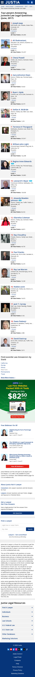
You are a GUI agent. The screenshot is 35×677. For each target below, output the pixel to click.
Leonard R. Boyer (21, 181)
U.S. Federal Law (8, 625)
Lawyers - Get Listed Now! (17, 535)
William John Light (21, 144)
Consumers (4, 488)
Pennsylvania (5, 372)
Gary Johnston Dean (21, 75)
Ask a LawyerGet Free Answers (8, 503)
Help (17, 663)
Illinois (3, 367)
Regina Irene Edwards (22, 161)
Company (17, 660)
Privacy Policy (17, 670)
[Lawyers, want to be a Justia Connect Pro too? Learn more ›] (12, 164)
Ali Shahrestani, (19, 40)
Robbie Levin (19, 287)
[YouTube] (11, 649)
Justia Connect (17, 654)
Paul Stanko (19, 252)
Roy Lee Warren (20, 269)
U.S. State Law (7, 630)
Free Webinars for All (9, 425)
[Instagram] (16, 649)
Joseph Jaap (18, 23)
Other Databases (8, 634)
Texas (3, 374)
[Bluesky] (21, 649)
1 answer (13, 83)
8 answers (14, 48)
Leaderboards (19, 6)
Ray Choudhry (20, 235)
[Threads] (19, 649)
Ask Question (17, 513)
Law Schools (6, 621)
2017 (26, 6)
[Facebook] (14, 649)
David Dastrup (20, 338)
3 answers (14, 65)
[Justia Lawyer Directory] (27, 649)
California (4, 363)
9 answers (14, 31)
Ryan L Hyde (18, 92)
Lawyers (3, 493)
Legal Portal (17, 657)
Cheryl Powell (18, 57)
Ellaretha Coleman (22, 217)
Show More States (7, 378)
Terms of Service (17, 667)
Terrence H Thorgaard (22, 127)
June (30, 6)
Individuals (6, 612)
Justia (2, 6)
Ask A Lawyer (9, 6)
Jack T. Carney (20, 304)
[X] (24, 649)
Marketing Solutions (10, 638)
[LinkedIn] (8, 649)
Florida (3, 365)
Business (5, 616)
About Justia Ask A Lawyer (11, 484)
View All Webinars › (17, 466)
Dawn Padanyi (20, 321)
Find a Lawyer (6, 521)
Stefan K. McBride (20, 109)
